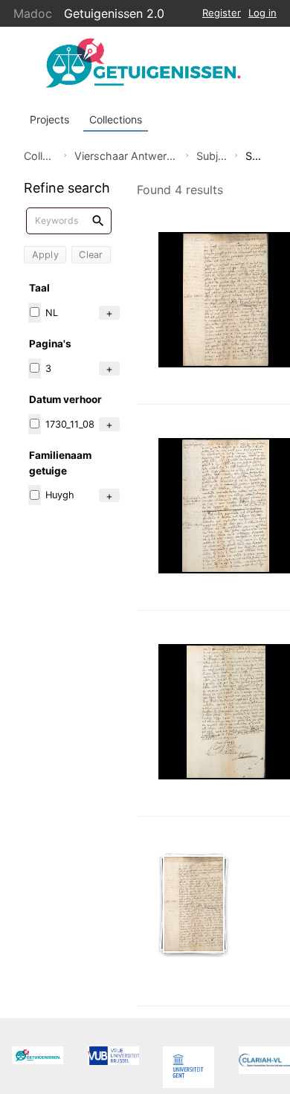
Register (221, 13)
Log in (262, 13)
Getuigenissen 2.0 (114, 13)
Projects (49, 119)
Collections (115, 119)
